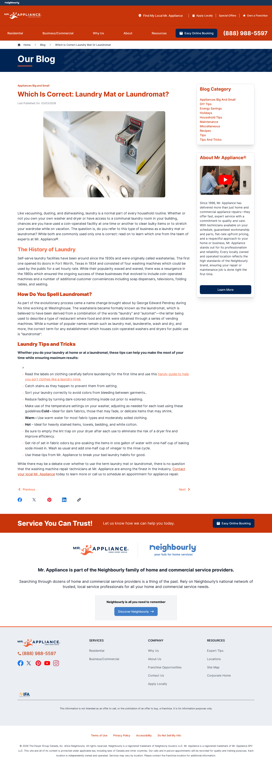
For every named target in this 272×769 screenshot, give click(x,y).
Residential (96, 650)
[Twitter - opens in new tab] (29, 663)
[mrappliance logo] (48, 643)
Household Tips (211, 117)
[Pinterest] (50, 500)
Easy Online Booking (236, 523)
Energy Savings (211, 108)
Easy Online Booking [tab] (199, 33)
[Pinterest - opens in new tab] (38, 663)
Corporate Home (219, 675)
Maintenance (209, 122)
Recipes (205, 130)
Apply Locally (157, 684)
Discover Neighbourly (133, 611)
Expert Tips (215, 650)
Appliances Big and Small (33, 85)
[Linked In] (65, 500)
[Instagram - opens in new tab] (56, 663)
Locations (214, 659)
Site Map (213, 667)
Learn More (226, 289)
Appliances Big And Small (218, 99)
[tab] (160, 15)
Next (182, 489)
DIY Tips (206, 104)
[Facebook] (20, 500)
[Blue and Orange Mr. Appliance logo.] (101, 550)
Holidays (206, 113)
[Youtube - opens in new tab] (47, 663)
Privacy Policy (121, 735)
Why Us (153, 650)
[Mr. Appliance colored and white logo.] (22, 15)
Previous (29, 489)
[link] (80, 500)
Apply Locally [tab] (204, 15)
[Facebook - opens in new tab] (20, 663)
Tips (203, 135)
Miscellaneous (210, 126)
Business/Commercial (104, 659)
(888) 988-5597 (39, 653)
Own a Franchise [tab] (257, 15)
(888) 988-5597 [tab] (245, 33)
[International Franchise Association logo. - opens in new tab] (24, 694)
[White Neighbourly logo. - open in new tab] (12, 2)
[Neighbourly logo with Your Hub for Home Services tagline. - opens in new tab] (173, 550)
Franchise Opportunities (165, 667)
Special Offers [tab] (227, 15)
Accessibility (144, 735)
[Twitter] (35, 500)
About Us (154, 659)
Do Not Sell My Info (169, 735)
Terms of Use (99, 735)
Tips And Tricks (211, 139)
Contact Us (156, 675)
